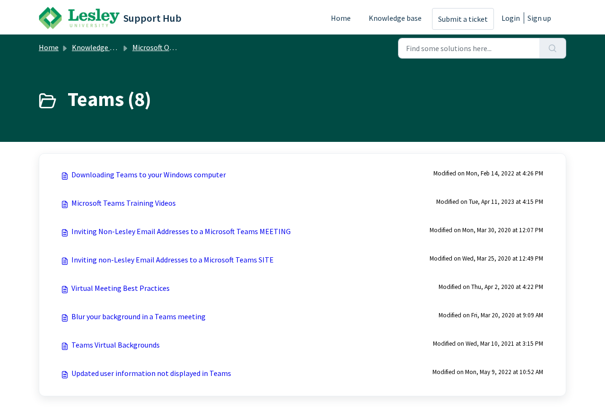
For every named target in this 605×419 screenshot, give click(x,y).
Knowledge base (395, 18)
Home (341, 18)
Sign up (539, 18)
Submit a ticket (463, 19)
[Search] (552, 48)
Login (510, 18)
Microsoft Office (157, 47)
